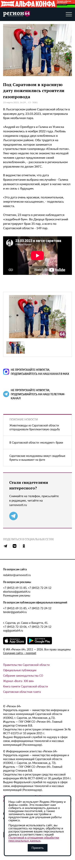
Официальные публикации (19, 670)
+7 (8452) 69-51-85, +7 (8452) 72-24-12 (27, 588)
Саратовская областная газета (22, 692)
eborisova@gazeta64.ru (16, 591)
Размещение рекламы (16, 595)
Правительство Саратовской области (26, 665)
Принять (38, 847)
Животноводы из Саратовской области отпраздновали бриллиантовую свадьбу (34, 427)
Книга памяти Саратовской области (25, 686)
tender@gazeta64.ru (15, 612)
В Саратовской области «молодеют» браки (36, 442)
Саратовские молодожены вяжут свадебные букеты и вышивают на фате (37, 457)
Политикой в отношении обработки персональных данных (33, 839)
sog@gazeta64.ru (13, 630)
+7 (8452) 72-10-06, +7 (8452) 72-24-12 (27, 626)
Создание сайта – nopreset (19, 653)
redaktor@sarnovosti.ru (17, 575)
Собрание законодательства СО (23, 675)
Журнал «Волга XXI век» (18, 681)
